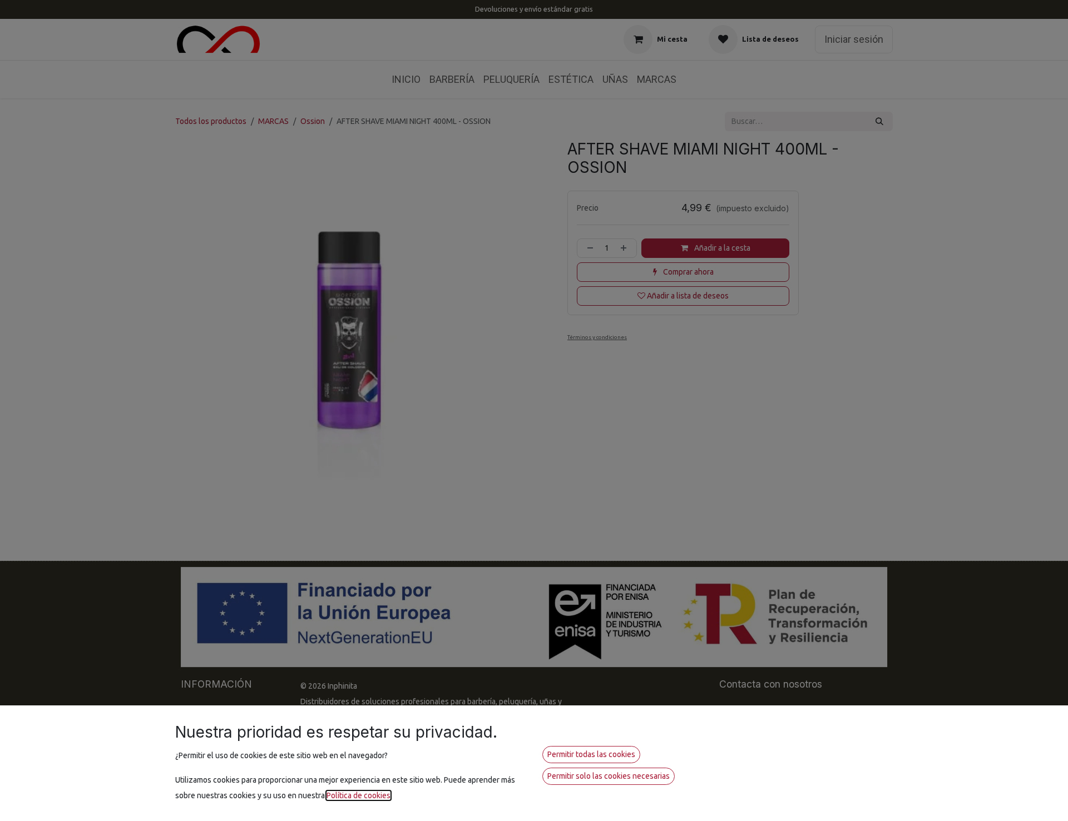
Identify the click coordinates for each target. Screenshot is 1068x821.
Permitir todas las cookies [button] (591, 754)
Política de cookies (358, 795)
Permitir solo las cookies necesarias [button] (608, 776)
